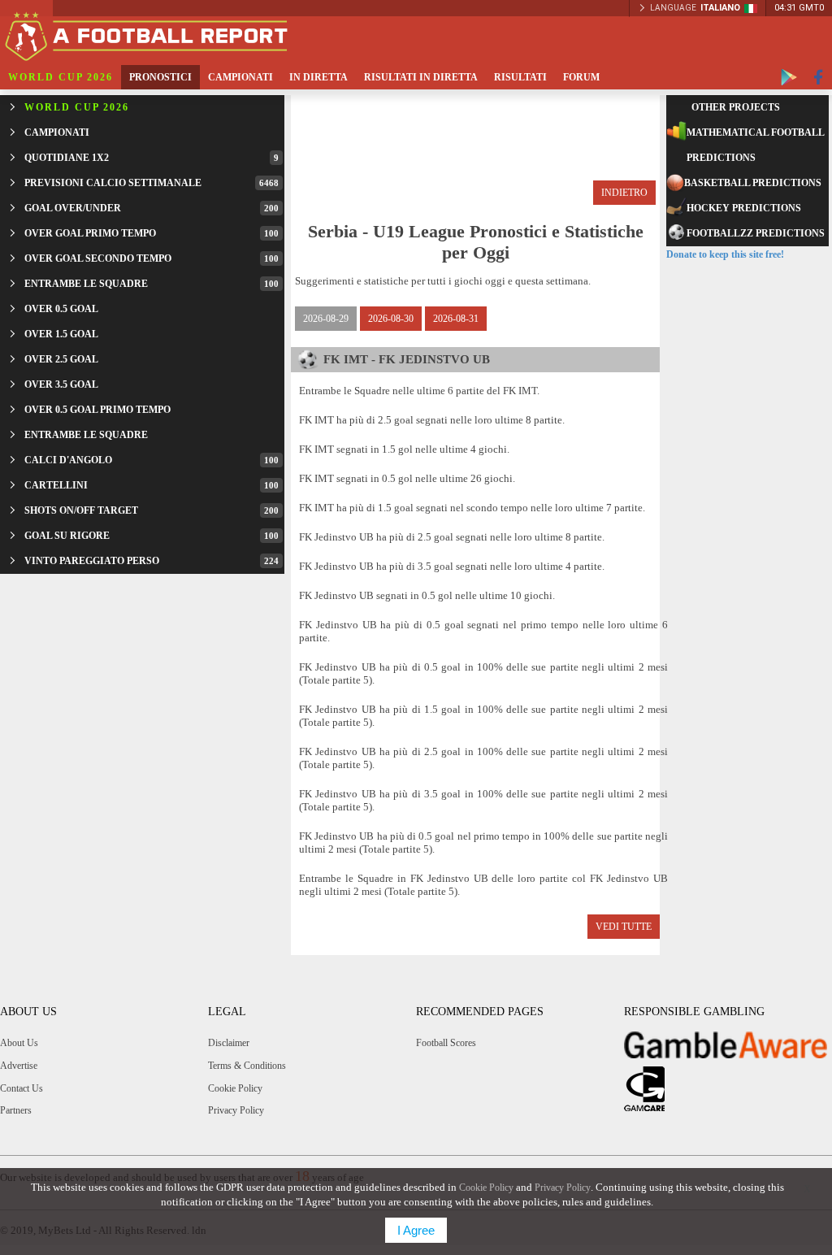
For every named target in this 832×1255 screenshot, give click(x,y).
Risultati (520, 77)
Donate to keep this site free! (725, 254)
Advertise (18, 1065)
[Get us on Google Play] (789, 77)
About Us (19, 1043)
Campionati (240, 77)
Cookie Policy (235, 1088)
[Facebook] (818, 77)
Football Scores (446, 1043)
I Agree (416, 1230)
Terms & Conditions (247, 1065)
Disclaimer (228, 1043)
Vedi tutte (624, 926)
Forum (581, 77)
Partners (16, 1110)
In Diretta (318, 77)
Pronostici (160, 77)
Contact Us (21, 1088)
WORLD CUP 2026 (60, 77)
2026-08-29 (326, 318)
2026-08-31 (456, 318)
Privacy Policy (236, 1110)
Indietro (624, 192)
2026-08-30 (391, 318)
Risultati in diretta (421, 77)
